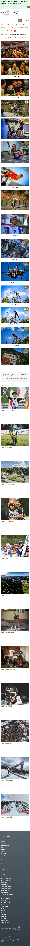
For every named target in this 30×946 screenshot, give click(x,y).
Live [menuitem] (7, 24)
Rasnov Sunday (5, 558)
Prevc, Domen (3, 914)
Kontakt (2, 932)
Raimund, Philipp (4, 916)
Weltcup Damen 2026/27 (6, 888)
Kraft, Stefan (3, 908)
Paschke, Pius (3, 912)
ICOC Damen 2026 (4, 884)
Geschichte (3, 851)
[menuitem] (26, 20)
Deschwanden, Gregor (5, 898)
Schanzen (3, 849)
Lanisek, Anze (3, 910)
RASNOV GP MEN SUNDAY (7, 632)
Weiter (17, 368)
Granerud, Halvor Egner (5, 902)
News (2, 839)
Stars (2, 872)
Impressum (3, 934)
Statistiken (3, 847)
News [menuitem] (2, 24)
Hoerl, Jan (3, 904)
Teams (2, 868)
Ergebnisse (3, 841)
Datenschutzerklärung (5, 936)
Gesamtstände (4, 843)
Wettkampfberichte (5, 845)
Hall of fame (3, 870)
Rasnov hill (4, 595)
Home (2, 34)
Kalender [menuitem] (20, 24)
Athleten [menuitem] (3, 27)
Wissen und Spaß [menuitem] (18, 27)
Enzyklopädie (3, 853)
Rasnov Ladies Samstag (7, 780)
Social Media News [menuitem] (10, 31)
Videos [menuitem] (26, 27)
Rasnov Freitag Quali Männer (8, 817)
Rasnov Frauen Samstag (7, 521)
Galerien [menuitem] (10, 27)
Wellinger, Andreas (5, 922)
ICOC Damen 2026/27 (5, 892)
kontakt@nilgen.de (8, 380)
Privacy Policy (19, 3)
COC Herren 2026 (4, 882)
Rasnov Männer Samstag (7, 484)
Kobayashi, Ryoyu (4, 906)
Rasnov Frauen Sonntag (7, 447)
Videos (2, 860)
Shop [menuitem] (2, 30)
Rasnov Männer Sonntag (7, 410)
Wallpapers (3, 864)
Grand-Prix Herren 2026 (6, 878)
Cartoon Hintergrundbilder (6, 866)
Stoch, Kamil (3, 918)
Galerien (6, 34)
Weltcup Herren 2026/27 (6, 886)
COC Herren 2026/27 (5, 890)
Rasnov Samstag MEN (6, 743)
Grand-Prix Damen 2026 (6, 880)
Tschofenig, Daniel (4, 920)
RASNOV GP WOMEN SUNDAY (8, 669)
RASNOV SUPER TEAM (6, 706)
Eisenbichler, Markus (5, 900)
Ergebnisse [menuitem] (13, 24)
